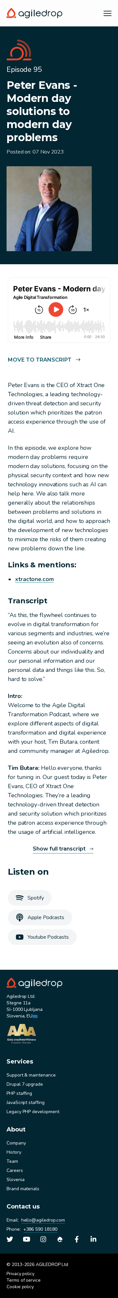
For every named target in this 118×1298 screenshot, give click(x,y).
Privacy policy (20, 1274)
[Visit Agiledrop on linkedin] (93, 1239)
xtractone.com (34, 579)
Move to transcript (39, 360)
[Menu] (107, 13)
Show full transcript (59, 849)
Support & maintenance (31, 1075)
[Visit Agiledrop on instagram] (43, 1239)
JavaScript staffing (26, 1102)
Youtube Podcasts (48, 937)
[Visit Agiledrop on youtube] (26, 1239)
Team (12, 1161)
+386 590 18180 (40, 1229)
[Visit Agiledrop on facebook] (76, 1239)
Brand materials (23, 1189)
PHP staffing (19, 1093)
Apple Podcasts (46, 917)
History (14, 1152)
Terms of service (24, 1280)
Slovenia (15, 1179)
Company (16, 1143)
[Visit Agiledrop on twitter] (9, 1239)
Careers (15, 1170)
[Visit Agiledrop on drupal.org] (60, 1239)
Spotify (36, 897)
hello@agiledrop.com (43, 1220)
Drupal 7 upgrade (25, 1084)
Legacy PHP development (33, 1112)
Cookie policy (20, 1287)
